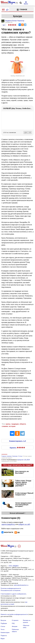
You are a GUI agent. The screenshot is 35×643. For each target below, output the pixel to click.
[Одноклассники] (22, 25)
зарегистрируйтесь (8, 524)
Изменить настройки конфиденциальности (14, 614)
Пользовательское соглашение (10, 590)
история (12, 426)
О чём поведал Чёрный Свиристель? (24, 494)
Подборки (4, 623)
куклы (8, 424)
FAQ (13, 623)
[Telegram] (25, 25)
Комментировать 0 (17, 441)
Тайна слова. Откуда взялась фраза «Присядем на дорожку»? (23, 483)
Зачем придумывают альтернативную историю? (23, 504)
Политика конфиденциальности (11, 588)
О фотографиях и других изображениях (13, 594)
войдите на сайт (24, 524)
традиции (15, 424)
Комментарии (5, 632)
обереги (23, 424)
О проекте (15, 620)
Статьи (3, 626)
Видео (3, 638)
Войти (26, 3)
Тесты (2, 629)
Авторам (14, 626)
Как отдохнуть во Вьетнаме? (22, 472)
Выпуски (3, 620)
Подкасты (4, 635)
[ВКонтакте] (20, 25)
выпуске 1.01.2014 (24, 460)
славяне (5, 426)
